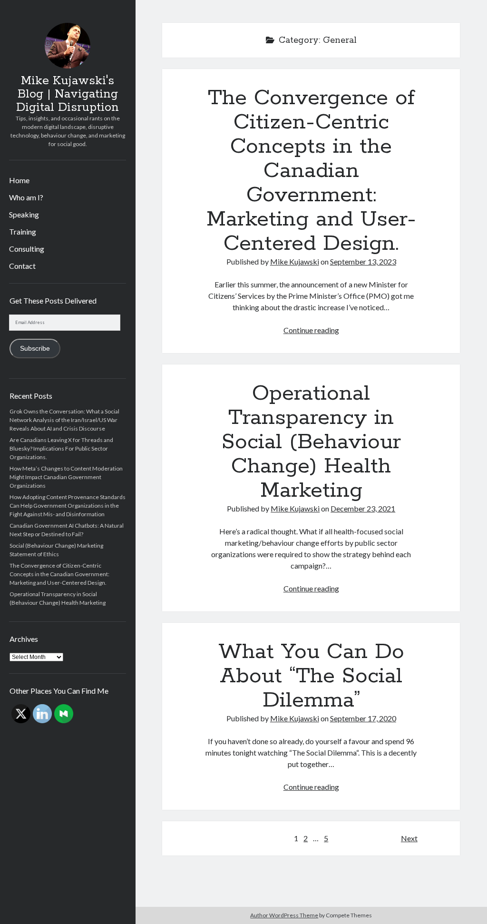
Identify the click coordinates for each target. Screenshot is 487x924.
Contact (22, 265)
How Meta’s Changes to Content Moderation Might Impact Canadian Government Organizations (66, 477)
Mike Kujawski (294, 261)
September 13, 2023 (363, 261)
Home (19, 180)
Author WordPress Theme (284, 915)
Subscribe (35, 348)
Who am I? (26, 197)
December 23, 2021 (363, 508)
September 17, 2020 (363, 718)
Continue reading (311, 329)
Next (409, 838)
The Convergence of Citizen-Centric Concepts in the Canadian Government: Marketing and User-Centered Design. (59, 574)
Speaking (24, 214)
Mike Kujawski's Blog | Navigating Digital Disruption (67, 94)
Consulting (26, 248)
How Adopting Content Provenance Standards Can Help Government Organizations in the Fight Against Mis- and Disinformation (68, 505)
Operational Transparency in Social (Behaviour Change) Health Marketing (311, 442)
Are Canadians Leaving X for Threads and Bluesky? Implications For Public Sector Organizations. (61, 448)
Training (22, 231)
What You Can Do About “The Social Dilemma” (311, 676)
